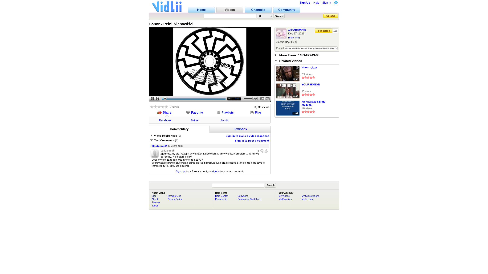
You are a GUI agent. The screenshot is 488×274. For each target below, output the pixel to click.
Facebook (165, 120)
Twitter (195, 120)
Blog (154, 196)
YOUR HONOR (311, 84)
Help (316, 2)
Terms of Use (174, 196)
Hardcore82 (159, 145)
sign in (216, 171)
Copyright (243, 196)
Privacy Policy (175, 199)
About (155, 199)
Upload (330, 15)
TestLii (155, 205)
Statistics (240, 129)
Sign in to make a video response (247, 135)
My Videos (284, 196)
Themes (156, 202)
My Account (307, 199)
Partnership (221, 199)
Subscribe (324, 30)
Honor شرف (309, 67)
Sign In (326, 2)
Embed (280, 48)
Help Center (221, 196)
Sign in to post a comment (252, 140)
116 (335, 30)
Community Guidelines (249, 199)
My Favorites (285, 199)
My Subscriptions (310, 196)
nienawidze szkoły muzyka (313, 103)
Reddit (224, 120)
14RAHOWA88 (297, 29)
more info (294, 37)
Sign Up (304, 2)
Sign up (180, 171)
